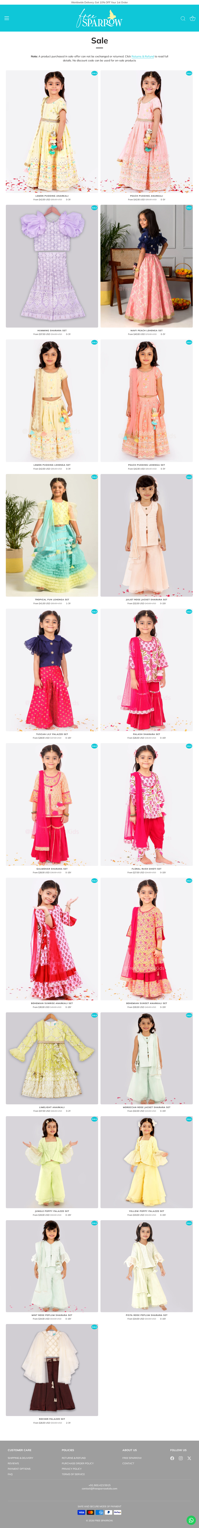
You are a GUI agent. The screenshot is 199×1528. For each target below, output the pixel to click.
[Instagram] (181, 1458)
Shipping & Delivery (20, 1457)
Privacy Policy (72, 1468)
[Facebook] (172, 1458)
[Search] (183, 19)
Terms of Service (73, 1474)
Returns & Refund (143, 56)
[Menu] (7, 18)
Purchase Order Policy (78, 1463)
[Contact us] (191, 1520)
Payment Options (19, 1468)
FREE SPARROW (132, 1457)
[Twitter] (189, 1458)
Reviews (13, 1463)
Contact (128, 1463)
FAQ (10, 1474)
